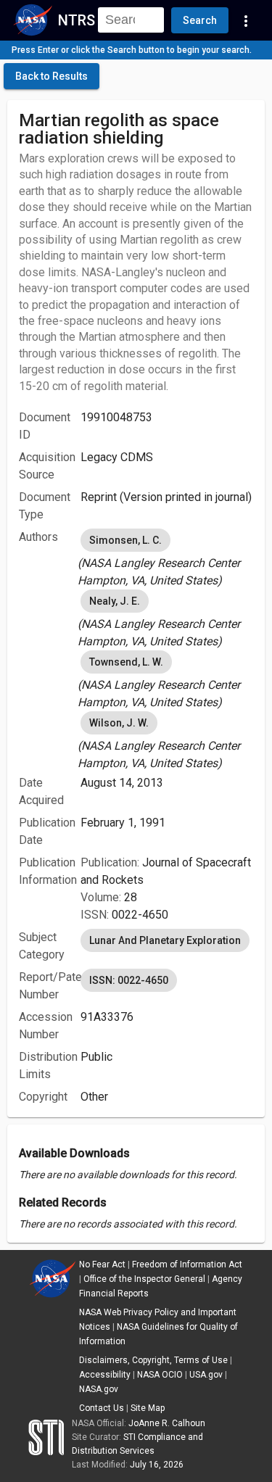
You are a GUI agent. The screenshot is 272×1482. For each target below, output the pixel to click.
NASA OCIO (160, 1375)
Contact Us (101, 1408)
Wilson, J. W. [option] (119, 723)
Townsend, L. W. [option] (126, 662)
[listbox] (167, 557)
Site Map (148, 1408)
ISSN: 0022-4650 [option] (128, 980)
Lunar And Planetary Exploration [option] (165, 940)
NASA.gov (98, 1389)
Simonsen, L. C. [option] (125, 540)
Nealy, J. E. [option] (114, 601)
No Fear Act (102, 1264)
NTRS (76, 20)
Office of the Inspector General (144, 1279)
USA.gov (206, 1375)
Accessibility (105, 1375)
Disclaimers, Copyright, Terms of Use (153, 1360)
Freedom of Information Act (187, 1264)
